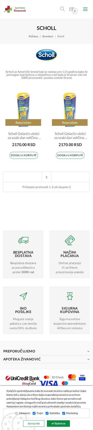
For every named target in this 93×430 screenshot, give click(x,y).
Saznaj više (34, 423)
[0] (71, 10)
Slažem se (59, 423)
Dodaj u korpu (22, 155)
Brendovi (47, 36)
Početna (33, 36)
